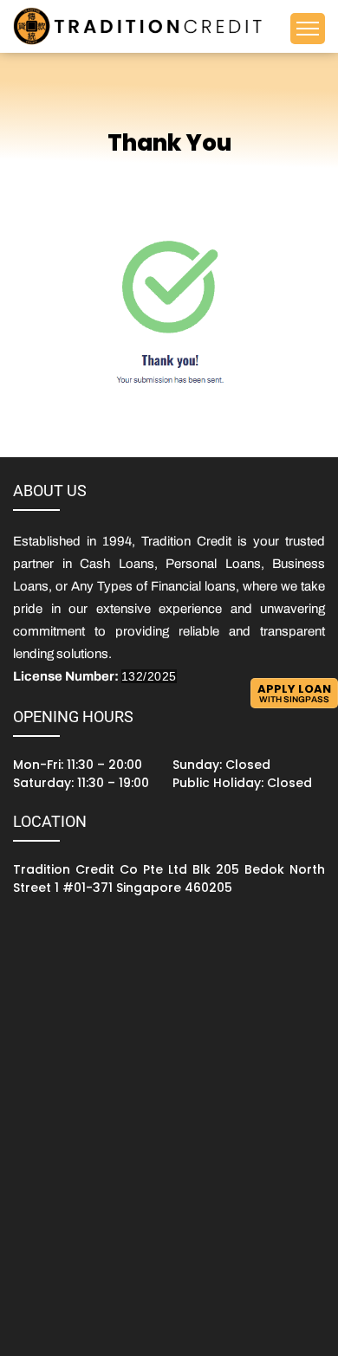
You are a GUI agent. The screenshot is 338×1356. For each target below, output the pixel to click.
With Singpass (294, 692)
